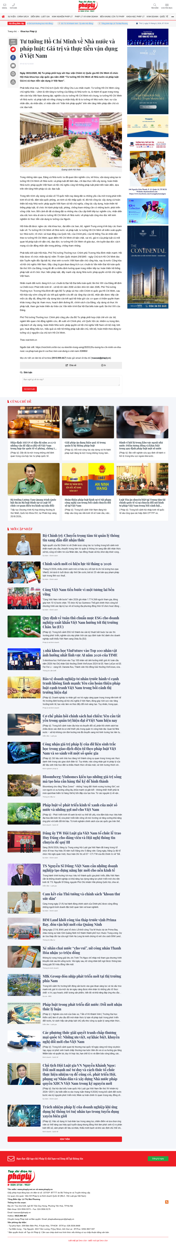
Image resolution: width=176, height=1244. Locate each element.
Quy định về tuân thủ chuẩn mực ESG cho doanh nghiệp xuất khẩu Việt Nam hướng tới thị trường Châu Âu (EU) (81, 622)
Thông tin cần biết (49, 671)
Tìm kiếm (154, 8)
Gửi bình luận (29, 389)
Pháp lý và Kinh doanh (51, 642)
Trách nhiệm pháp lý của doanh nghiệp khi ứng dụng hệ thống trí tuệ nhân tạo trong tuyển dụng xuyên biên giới (81, 1111)
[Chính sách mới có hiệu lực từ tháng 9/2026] (24, 572)
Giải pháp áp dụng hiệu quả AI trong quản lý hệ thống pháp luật (85, 444)
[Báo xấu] (13, 82)
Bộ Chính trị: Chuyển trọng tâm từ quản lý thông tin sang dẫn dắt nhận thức (81, 537)
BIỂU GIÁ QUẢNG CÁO (98, 1240)
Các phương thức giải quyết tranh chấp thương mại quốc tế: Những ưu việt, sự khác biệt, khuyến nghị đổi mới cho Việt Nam (81, 1037)
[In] (13, 74)
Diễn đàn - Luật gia (50, 736)
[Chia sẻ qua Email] (13, 65)
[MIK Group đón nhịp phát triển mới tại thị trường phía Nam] (24, 985)
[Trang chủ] (13, 49)
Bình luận (13, 42)
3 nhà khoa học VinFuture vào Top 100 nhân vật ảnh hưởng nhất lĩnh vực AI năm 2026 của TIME (80, 652)
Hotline (13, 8)
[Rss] (166, 1202)
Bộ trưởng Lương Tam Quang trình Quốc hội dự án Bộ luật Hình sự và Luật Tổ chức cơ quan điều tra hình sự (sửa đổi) (33, 502)
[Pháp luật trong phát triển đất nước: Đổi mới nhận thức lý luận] (24, 1013)
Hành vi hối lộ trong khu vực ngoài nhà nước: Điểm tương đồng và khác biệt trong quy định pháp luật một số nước (141, 445)
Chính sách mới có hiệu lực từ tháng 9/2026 (77, 564)
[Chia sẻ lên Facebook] (13, 57)
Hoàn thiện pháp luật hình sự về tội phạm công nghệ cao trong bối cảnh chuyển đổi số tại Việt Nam (88, 502)
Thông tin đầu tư (49, 797)
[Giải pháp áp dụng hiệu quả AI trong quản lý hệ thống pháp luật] (88, 422)
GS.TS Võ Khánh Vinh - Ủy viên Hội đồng (50, 23)
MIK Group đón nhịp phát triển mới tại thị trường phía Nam (82, 978)
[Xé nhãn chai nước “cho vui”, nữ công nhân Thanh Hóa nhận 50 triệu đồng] (24, 957)
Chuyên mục (167, 8)
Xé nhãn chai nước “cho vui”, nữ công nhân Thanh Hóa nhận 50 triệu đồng (82, 950)
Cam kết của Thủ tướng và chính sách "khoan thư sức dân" (81, 896)
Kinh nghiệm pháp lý (50, 769)
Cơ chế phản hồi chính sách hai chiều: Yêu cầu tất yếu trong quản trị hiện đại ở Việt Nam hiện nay (82, 718)
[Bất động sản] (147, 310)
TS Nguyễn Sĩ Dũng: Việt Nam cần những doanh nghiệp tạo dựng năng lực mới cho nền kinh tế (80, 868)
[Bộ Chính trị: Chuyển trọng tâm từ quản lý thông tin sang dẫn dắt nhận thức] (24, 544)
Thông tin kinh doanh (51, 968)
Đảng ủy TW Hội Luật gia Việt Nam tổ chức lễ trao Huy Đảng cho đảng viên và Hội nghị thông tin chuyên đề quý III (82, 837)
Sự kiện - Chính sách (50, 556)
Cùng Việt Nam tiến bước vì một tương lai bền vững (78, 591)
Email (4, 8)
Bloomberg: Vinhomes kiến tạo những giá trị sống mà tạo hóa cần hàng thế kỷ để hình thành (82, 779)
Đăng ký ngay (158, 1158)
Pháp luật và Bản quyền (30, 1219)
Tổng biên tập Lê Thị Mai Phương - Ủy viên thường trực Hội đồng (100, 23)
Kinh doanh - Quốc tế (50, 825)
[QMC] (147, 159)
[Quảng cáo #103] (147, 103)
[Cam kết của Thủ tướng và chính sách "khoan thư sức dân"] (24, 903)
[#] (147, 254)
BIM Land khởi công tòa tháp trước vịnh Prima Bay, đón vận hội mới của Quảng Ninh (79, 922)
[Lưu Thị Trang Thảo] (147, 211)
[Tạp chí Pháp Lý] (88, 6)
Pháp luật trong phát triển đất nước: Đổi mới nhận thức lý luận (82, 1006)
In (104, 365)
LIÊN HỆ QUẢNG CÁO (77, 1240)
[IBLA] (147, 48)
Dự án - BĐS (47, 996)
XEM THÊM (65, 1139)
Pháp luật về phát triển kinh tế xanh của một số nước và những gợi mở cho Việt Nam (80, 807)
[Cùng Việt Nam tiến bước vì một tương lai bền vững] (24, 598)
